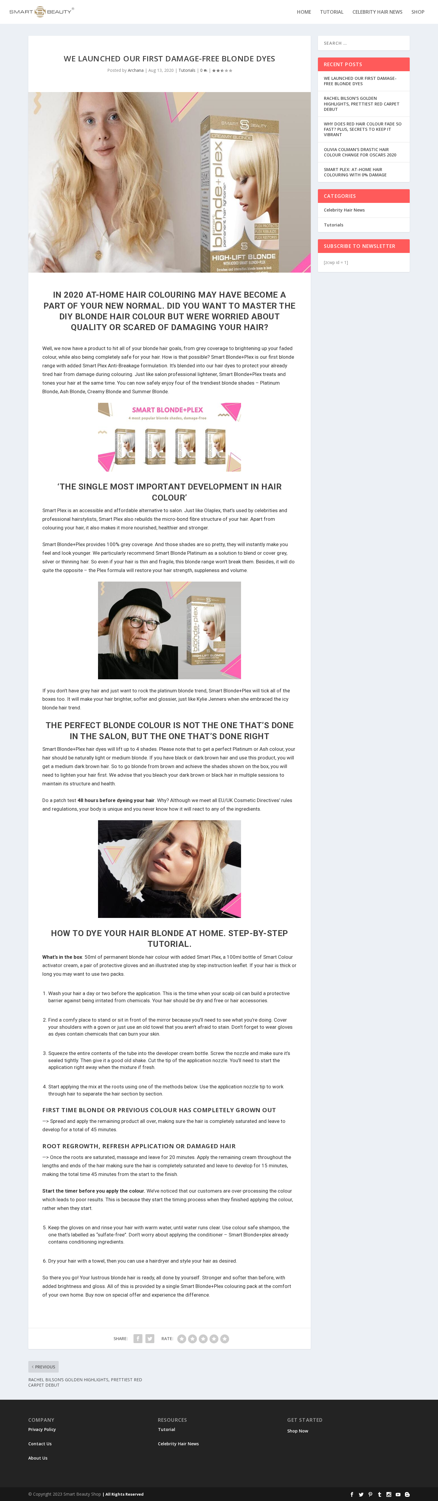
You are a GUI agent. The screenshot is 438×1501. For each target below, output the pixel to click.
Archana (136, 70)
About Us (37, 1458)
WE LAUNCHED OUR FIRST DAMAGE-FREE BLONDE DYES (360, 80)
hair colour (157, 957)
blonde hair (123, 1278)
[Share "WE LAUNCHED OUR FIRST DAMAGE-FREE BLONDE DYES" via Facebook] (138, 1339)
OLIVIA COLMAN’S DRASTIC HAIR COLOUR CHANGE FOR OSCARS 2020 (360, 152)
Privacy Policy (42, 1429)
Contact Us (40, 1443)
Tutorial (332, 12)
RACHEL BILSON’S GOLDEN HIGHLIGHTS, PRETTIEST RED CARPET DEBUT (362, 103)
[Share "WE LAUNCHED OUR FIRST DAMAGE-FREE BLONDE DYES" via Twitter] (150, 1339)
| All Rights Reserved (123, 1494)
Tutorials (186, 70)
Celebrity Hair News (377, 12)
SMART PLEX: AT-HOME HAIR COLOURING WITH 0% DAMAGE (355, 172)
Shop (418, 12)
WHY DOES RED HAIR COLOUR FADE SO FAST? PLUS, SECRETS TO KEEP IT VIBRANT (363, 129)
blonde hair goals (162, 348)
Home (304, 12)
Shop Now (297, 1431)
